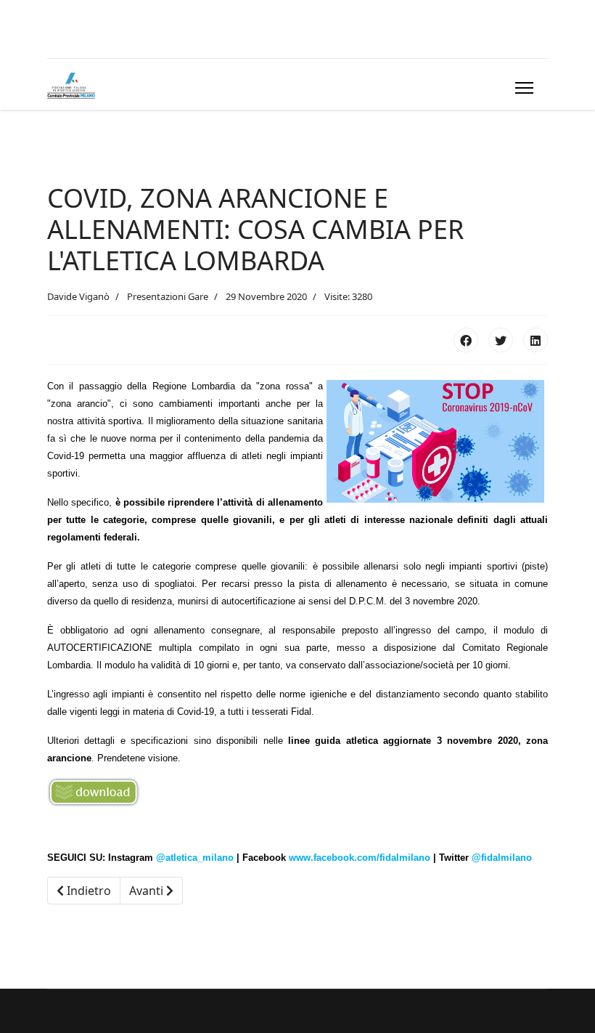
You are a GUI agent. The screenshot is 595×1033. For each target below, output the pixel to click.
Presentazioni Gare (167, 296)
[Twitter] (500, 340)
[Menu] (521, 88)
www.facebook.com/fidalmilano (359, 857)
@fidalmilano (502, 857)
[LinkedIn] (535, 340)
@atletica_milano (195, 857)
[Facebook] (466, 340)
